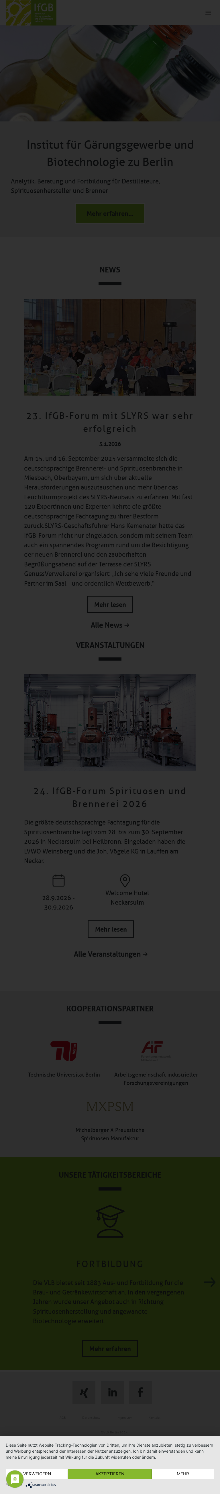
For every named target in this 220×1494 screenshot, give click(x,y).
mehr (183, 1473)
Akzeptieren (109, 1473)
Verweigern (37, 1473)
